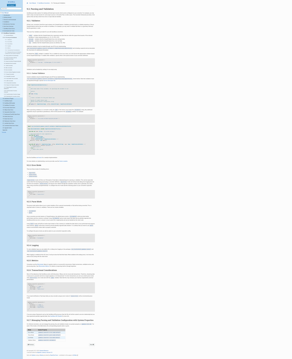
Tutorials (4, 132)
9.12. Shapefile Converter (9, 76)
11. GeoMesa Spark (7, 101)
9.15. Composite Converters (10, 82)
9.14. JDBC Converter (8, 80)
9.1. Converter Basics (8, 35)
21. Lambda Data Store (8, 123)
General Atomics (44, 350)
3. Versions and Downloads (9, 19)
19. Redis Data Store (8, 118)
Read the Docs (54, 355)
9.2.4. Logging (8, 45)
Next (91, 344)
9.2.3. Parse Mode (8, 43)
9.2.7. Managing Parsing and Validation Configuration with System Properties (13, 53)
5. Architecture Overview (9, 24)
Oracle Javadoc (63, 161)
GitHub (75, 355)
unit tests (39, 157)
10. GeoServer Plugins (8, 98)
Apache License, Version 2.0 (44, 352)
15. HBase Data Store (8, 110)
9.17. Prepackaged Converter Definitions (10, 88)
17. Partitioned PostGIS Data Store (11, 114)
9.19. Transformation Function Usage (12, 94)
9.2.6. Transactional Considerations (12, 50)
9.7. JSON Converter (8, 65)
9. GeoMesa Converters (9, 33)
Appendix (5, 130)
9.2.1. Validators (8, 39)
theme (41, 355)
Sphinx (34, 355)
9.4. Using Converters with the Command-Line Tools (10, 58)
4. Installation (6, 22)
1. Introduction (6, 15)
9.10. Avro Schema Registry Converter (12, 72)
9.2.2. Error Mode (8, 41)
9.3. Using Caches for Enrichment (11, 55)
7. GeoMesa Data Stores (9, 28)
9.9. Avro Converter (8, 69)
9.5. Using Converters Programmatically (12, 61)
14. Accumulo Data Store (9, 107)
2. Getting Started (7, 17)
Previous (31, 344)
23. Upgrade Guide (7, 128)
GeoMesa (12, 2)
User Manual (5, 13)
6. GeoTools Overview (8, 26)
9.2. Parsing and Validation (10, 37)
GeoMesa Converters (43, 3)
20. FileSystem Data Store (9, 121)
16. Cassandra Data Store (9, 112)
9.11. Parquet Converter (9, 74)
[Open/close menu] (0, 13)
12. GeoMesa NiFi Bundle (9, 103)
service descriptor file (49, 80)
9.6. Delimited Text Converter (10, 63)
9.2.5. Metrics (7, 48)
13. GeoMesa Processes (9, 105)
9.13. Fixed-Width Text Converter (11, 78)
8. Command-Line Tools (8, 31)
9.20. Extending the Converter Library (12, 96)
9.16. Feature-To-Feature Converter (11, 85)
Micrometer (40, 264)
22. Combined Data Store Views (10, 125)
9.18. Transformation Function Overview (10, 91)
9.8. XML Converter (8, 67)
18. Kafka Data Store (8, 116)
